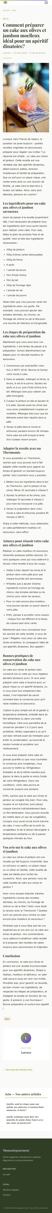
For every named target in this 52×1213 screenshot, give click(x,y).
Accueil (6, 10)
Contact (6, 1195)
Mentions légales (11, 1189)
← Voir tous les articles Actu (17, 1069)
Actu (14, 10)
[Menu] (46, 2)
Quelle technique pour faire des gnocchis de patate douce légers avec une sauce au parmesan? (24, 1119)
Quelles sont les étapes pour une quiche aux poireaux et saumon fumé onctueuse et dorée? (25, 1107)
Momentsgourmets (16, 1150)
